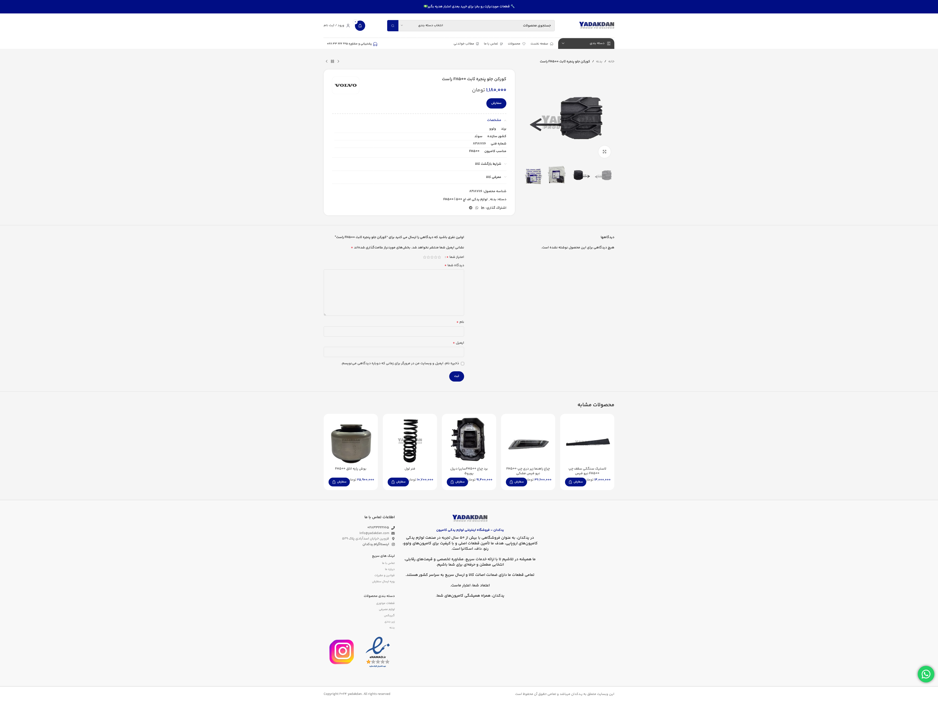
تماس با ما (388, 563)
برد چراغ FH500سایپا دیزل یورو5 (469, 471)
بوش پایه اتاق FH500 (350, 469)
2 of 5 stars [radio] (435, 257)
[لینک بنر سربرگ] (469, 6)
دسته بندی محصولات (379, 596)
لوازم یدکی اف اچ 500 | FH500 (465, 199)
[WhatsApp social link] (477, 208)
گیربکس (389, 615)
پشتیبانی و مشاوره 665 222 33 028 (349, 44)
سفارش (496, 103)
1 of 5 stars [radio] (439, 257)
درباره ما (390, 569)
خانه (611, 61)
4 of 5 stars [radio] (428, 257)
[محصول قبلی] (338, 62)
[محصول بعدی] (327, 62)
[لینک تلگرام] (471, 208)
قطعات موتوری (385, 603)
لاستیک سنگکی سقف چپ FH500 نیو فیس (587, 471)
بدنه (599, 61)
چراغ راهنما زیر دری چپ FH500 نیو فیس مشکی (528, 471)
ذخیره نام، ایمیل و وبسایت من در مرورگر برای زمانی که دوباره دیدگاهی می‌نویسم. (400, 363)
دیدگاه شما (454, 265)
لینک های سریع (383, 556)
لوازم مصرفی (386, 609)
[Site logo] (596, 25)
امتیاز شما (455, 257)
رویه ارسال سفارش (383, 581)
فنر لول (410, 469)
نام (460, 322)
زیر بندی (389, 621)
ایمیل (458, 343)
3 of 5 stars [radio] (432, 257)
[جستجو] (392, 25)
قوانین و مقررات (384, 575)
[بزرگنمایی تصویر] (604, 152)
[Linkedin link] (483, 208)
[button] (575, 482)
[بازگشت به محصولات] (332, 62)
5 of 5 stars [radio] (424, 257)
